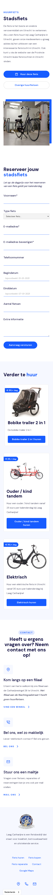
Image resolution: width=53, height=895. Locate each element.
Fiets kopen (35, 857)
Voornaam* (11, 195)
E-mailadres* (11, 226)
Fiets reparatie (20, 864)
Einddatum (10, 288)
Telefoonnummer (14, 257)
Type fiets (10, 211)
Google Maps (26, 870)
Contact (36, 864)
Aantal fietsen (12, 304)
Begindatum (11, 273)
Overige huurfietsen (26, 85)
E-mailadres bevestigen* (19, 242)
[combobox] (12, 892)
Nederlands (10, 892)
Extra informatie (13, 319)
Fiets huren (18, 857)
